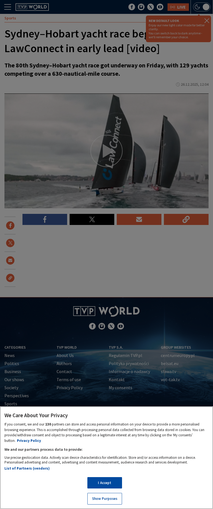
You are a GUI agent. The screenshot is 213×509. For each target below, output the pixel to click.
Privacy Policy (29, 440)
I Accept (104, 482)
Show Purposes (105, 498)
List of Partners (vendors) (27, 468)
